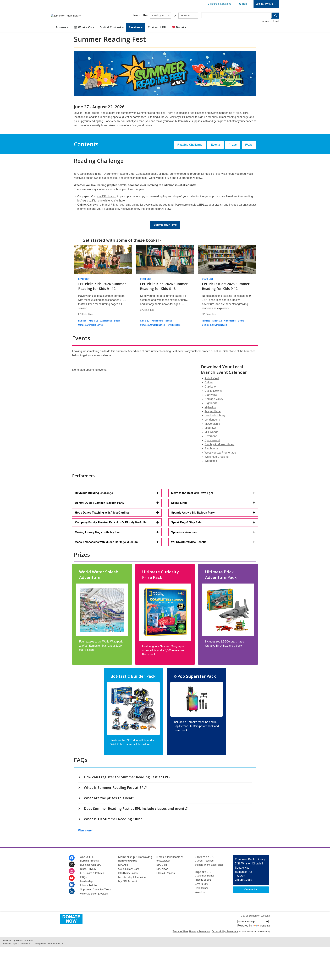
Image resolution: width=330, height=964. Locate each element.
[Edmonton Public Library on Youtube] (72, 878)
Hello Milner (201, 887)
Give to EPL (201, 883)
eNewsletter (163, 860)
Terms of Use (180, 931)
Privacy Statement (199, 931)
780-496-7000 (243, 880)
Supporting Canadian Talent (95, 889)
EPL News (162, 868)
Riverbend (211, 436)
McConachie (212, 423)
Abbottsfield (212, 378)
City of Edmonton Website (255, 915)
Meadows (210, 427)
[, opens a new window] (71, 923)
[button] (220, 4)
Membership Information (132, 877)
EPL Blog (161, 864)
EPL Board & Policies (92, 873)
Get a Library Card (128, 868)
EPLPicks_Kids (85, 314)
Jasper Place (213, 411)
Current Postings (204, 860)
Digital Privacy (88, 868)
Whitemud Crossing (217, 456)
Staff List (83, 279)
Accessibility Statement (225, 931)
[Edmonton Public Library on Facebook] (72, 858)
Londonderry (212, 419)
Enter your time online (126, 204)
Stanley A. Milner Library (219, 444)
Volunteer (200, 892)
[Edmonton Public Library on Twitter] (72, 864)
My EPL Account (127, 881)
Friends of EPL (203, 879)
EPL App (123, 864)
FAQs (83, 877)
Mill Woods (211, 432)
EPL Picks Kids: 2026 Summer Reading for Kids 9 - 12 (102, 286)
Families (82, 321)
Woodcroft (211, 460)
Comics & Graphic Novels (90, 325)
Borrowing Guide (127, 860)
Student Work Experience (209, 864)
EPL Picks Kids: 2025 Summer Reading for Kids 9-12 (226, 286)
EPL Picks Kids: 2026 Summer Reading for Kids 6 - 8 (164, 286)
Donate (180, 27)
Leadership (86, 881)
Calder (209, 382)
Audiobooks (106, 321)
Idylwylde (210, 407)
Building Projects (89, 860)
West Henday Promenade (220, 452)
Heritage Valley (214, 398)
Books (117, 321)
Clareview (211, 394)
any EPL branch (106, 196)
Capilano (210, 386)
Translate (265, 925)
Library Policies (88, 885)
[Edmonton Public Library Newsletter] (72, 891)
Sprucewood (212, 440)
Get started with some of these (120, 240)
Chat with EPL (157, 27)
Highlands (211, 403)
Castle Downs (213, 390)
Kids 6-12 (93, 321)
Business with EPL (90, 864)
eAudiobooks (174, 325)
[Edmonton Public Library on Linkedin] (72, 884)
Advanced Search (270, 21)
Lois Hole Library (215, 415)
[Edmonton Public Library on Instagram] (72, 871)
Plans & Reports (165, 873)
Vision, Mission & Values (94, 893)
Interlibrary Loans (128, 873)
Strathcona (211, 448)
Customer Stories (204, 875)
